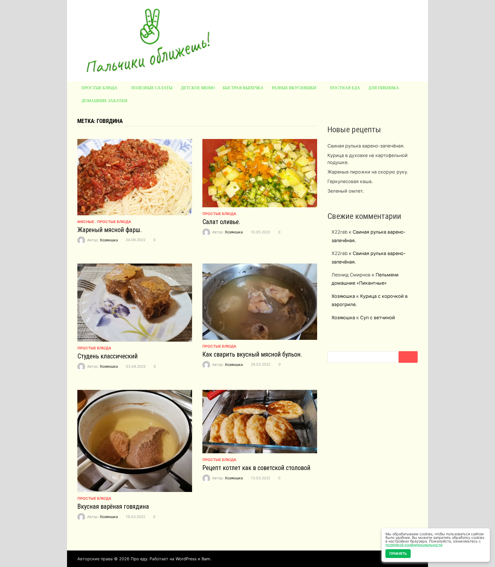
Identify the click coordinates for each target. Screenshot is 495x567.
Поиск (408, 357)
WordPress (186, 558)
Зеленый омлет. (345, 191)
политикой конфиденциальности (413, 545)
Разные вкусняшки (294, 88)
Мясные (85, 221)
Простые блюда (99, 88)
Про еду (139, 558)
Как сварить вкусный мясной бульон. (252, 354)
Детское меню (197, 88)
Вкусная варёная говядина (113, 506)
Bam (206, 558)
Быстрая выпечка (243, 88)
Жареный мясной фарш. (109, 230)
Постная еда (345, 88)
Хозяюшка (109, 239)
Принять (398, 553)
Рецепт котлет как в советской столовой (256, 468)
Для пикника (383, 88)
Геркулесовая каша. (350, 181)
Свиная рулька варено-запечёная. (366, 146)
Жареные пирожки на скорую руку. (367, 172)
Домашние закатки (104, 100)
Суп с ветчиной (377, 317)
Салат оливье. (221, 222)
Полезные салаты (151, 88)
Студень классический (107, 356)
